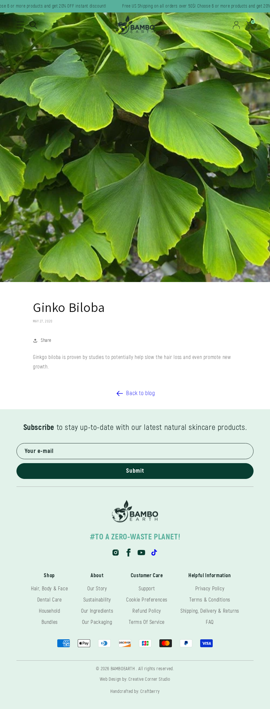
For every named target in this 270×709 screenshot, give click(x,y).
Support (147, 588)
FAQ (210, 622)
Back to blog (140, 393)
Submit (135, 471)
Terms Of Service (147, 622)
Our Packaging (97, 622)
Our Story (97, 588)
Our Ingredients (97, 611)
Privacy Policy (209, 588)
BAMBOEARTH (123, 669)
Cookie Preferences (146, 600)
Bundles (49, 622)
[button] (20, 25)
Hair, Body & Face (49, 588)
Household (49, 611)
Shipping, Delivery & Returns (209, 611)
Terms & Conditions (209, 600)
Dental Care (49, 600)
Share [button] (46, 340)
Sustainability (97, 600)
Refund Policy (146, 611)
